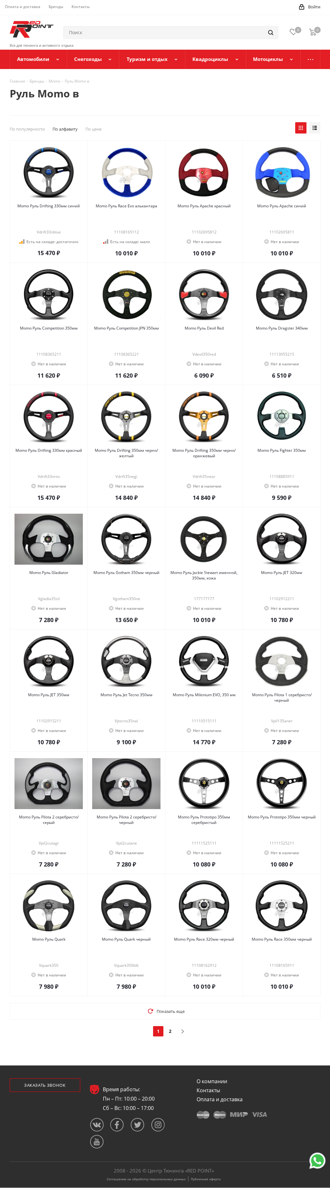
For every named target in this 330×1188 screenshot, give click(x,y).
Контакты (208, 1090)
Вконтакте (97, 1125)
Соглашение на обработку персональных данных (146, 1179)
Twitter (137, 1125)
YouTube (97, 1142)
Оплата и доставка (220, 1099)
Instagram (158, 1125)
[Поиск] (270, 32)
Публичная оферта (206, 1179)
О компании (212, 1081)
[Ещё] (310, 59)
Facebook (117, 1125)
